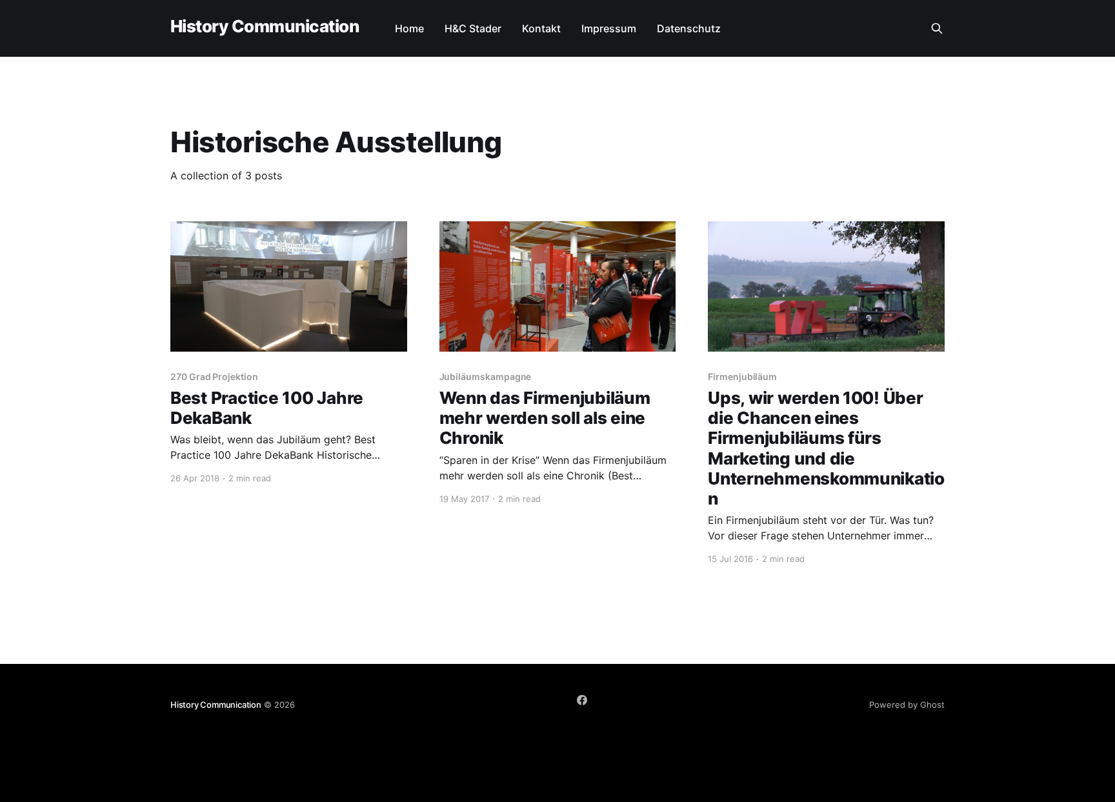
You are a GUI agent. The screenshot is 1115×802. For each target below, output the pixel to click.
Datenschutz (689, 28)
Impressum (608, 28)
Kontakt (541, 28)
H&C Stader (473, 28)
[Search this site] (937, 28)
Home (409, 28)
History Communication (264, 27)
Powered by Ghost (907, 704)
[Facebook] (582, 700)
